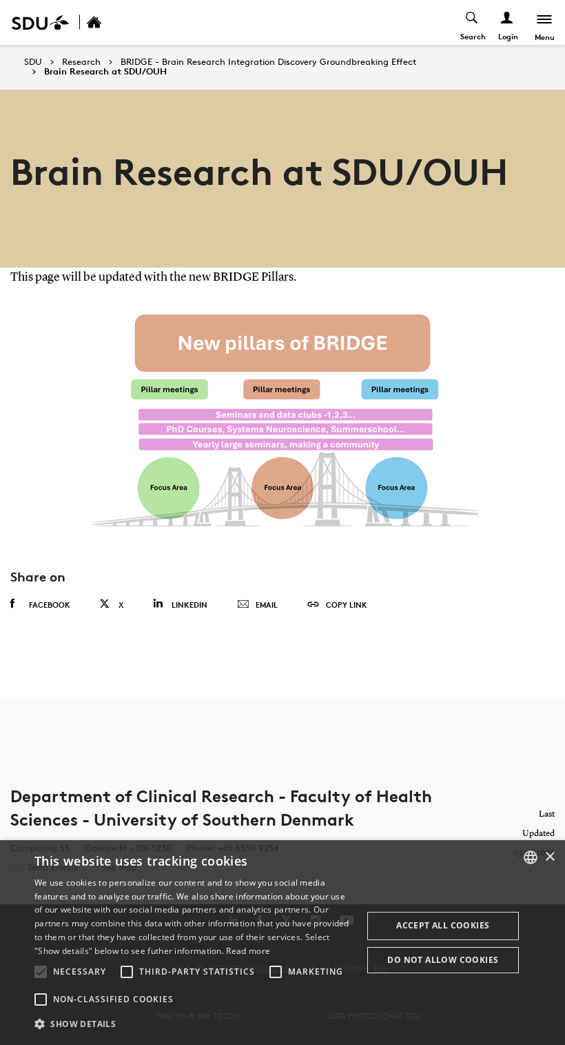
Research (81, 62)
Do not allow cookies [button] (442, 960)
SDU (33, 61)
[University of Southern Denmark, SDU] (40, 22)
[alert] (282, 942)
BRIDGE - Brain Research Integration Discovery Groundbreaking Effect (268, 62)
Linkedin (189, 604)
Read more (248, 951)
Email (267, 604)
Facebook (49, 604)
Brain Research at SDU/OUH (105, 72)
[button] (40, 972)
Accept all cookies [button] (442, 925)
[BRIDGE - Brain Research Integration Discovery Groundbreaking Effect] (109, 22)
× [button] (549, 857)
